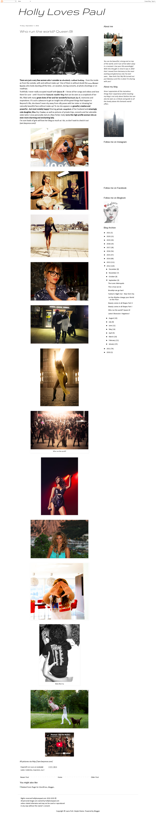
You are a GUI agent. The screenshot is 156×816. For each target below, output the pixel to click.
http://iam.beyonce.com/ (42, 762)
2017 (109, 248)
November (113, 273)
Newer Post (24, 777)
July (110, 322)
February (112, 340)
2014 (109, 259)
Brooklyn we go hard (115, 290)
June (110, 326)
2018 (109, 244)
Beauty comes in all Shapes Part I (120, 307)
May (110, 329)
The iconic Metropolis (116, 283)
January (112, 344)
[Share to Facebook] (54, 767)
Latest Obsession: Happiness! (119, 314)
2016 (109, 251)
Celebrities (28, 770)
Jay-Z (42, 770)
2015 (109, 255)
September (113, 280)
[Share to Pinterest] (56, 767)
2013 (109, 262)
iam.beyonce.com (27, 123)
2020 (109, 236)
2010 (109, 352)
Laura (33, 767)
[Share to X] (53, 767)
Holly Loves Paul (61, 11)
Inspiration (36, 770)
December (113, 269)
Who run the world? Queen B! (119, 310)
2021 (109, 233)
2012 (109, 266)
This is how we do (114, 287)
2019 (109, 240)
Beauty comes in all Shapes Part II (120, 303)
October (112, 277)
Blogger (97, 811)
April (111, 333)
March (111, 337)
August (111, 318)
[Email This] (49, 767)
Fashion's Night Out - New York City (121, 294)
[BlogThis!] (51, 767)
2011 (109, 349)
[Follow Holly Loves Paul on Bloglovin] (111, 222)
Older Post (95, 777)
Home (60, 777)
